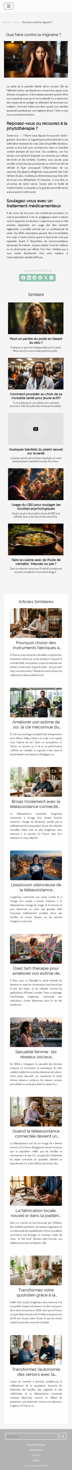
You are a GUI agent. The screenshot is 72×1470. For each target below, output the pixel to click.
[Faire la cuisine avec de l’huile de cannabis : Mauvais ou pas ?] (35, 539)
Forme (36, 1455)
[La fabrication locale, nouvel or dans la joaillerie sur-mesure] (36, 1190)
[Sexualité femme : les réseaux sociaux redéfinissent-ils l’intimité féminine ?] (36, 1031)
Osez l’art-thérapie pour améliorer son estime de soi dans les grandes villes (36, 973)
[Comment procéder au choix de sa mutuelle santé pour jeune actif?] (35, 373)
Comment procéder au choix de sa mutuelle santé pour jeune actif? (36, 396)
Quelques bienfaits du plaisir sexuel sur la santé (36, 451)
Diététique (36, 1450)
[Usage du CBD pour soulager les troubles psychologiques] (35, 484)
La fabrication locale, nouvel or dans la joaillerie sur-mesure (36, 1215)
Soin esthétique (36, 1444)
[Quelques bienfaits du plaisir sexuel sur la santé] (35, 429)
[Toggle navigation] (8, 6)
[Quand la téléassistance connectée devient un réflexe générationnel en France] (36, 1111)
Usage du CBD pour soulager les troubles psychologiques (36, 506)
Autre (16, 22)
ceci (21, 135)
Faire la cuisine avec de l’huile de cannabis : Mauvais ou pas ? (36, 562)
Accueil (5, 22)
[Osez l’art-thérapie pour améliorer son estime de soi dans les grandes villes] (36, 948)
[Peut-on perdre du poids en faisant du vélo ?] (35, 318)
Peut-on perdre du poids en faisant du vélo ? (36, 340)
